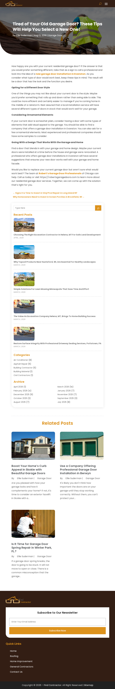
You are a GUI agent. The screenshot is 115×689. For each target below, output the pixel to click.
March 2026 (63, 386)
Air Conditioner (21, 360)
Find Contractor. (53, 685)
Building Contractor (23, 367)
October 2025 (20, 398)
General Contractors (21, 666)
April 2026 (18, 386)
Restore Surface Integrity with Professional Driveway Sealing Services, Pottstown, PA (57, 343)
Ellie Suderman (24, 35)
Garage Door (55, 35)
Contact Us (16, 671)
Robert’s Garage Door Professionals (60, 173)
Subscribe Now (57, 630)
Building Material (21, 371)
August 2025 (20, 402)
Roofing (14, 656)
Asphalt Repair (20, 364)
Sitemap (88, 685)
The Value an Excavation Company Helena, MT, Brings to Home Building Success (55, 316)
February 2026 (20, 390)
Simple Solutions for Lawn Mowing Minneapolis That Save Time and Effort (51, 289)
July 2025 (62, 402)
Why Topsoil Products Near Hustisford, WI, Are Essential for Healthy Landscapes (55, 261)
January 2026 (64, 390)
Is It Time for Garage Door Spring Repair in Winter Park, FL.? (32, 547)
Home (13, 651)
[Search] (98, 208)
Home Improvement (21, 661)
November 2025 (65, 394)
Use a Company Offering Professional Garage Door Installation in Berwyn (78, 469)
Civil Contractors (22, 375)
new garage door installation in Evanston (61, 74)
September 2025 (66, 398)
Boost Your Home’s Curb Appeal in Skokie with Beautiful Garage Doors (29, 469)
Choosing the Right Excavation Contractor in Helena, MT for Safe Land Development (57, 234)
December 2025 (21, 394)
